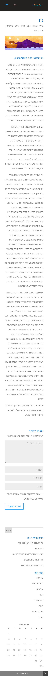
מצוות (41, 606)
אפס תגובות (38, 30)
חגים (41, 594)
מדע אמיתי (39, 548)
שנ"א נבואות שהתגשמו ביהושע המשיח (28, 554)
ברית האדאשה (37, 583)
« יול (41, 665)
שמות (41, 617)
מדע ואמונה (38, 600)
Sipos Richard (32, 26)
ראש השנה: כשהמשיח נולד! (32, 565)
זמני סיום (40, 589)
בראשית (10, 26)
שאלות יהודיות (37, 611)
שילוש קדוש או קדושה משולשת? (30, 542)
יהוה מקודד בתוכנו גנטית (33, 559)
